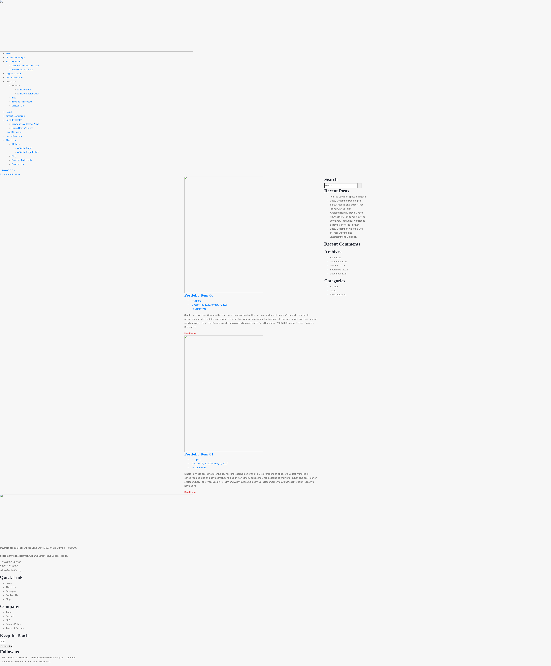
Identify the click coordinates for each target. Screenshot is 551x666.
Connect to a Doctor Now (25, 65)
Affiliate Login (24, 89)
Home (9, 53)
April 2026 (335, 257)
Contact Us (17, 105)
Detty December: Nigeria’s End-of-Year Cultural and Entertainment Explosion (347, 232)
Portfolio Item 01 (198, 454)
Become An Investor (22, 101)
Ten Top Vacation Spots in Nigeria (348, 196)
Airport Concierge (15, 57)
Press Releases (338, 294)
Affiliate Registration (28, 93)
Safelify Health (14, 61)
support (196, 300)
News (333, 290)
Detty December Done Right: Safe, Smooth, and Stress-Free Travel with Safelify (346, 204)
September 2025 (339, 269)
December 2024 (338, 273)
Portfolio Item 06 (198, 295)
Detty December (14, 77)
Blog (13, 97)
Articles (334, 286)
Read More (190, 333)
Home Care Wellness (22, 69)
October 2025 (337, 265)
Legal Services (13, 73)
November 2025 (338, 261)
